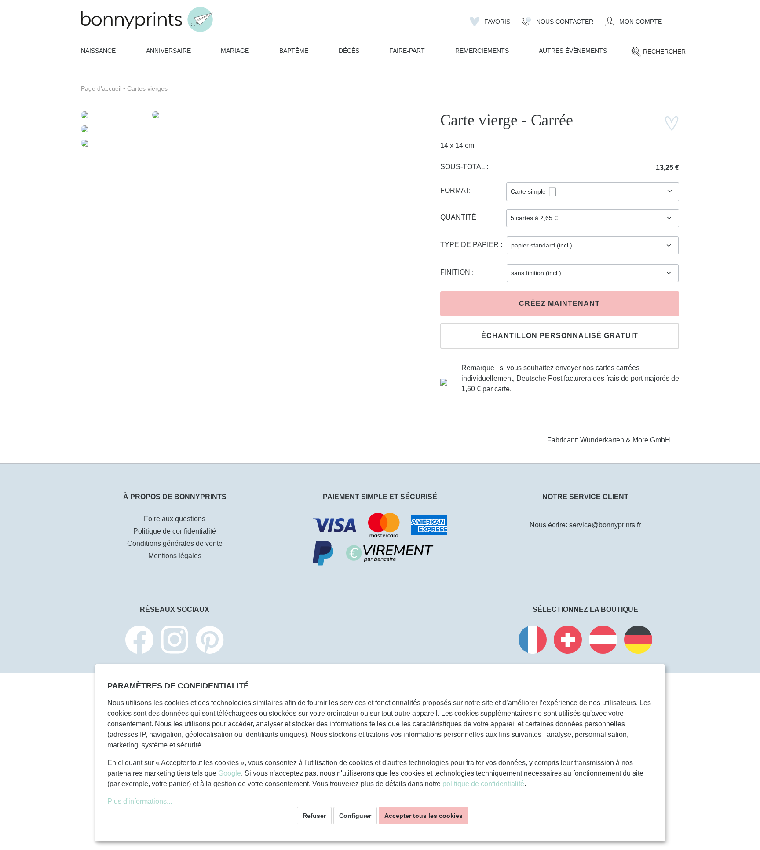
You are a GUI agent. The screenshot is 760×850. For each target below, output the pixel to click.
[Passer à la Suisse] (568, 641)
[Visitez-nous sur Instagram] (175, 641)
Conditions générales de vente (175, 543)
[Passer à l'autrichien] (603, 641)
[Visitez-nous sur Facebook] (139, 641)
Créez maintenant (559, 303)
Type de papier (470, 244)
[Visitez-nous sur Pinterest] (210, 641)
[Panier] (673, 18)
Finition (456, 272)
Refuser (314, 815)
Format (454, 190)
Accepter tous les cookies (423, 815)
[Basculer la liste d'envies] (671, 123)
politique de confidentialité (483, 783)
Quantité (459, 217)
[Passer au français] (533, 641)
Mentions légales (174, 555)
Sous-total (463, 166)
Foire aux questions (174, 519)
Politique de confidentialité (174, 531)
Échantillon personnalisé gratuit (559, 335)
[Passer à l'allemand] (638, 641)
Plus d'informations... (139, 801)
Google (229, 773)
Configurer (355, 815)
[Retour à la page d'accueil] (147, 19)
